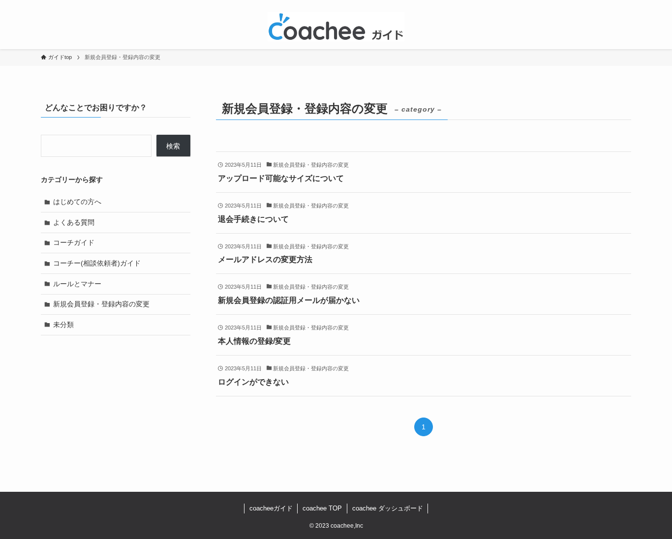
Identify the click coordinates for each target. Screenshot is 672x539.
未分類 (63, 325)
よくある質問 (73, 222)
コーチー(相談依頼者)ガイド (97, 263)
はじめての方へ (77, 202)
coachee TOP (322, 508)
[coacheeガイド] (336, 26)
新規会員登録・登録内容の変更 (101, 304)
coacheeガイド (271, 508)
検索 (173, 146)
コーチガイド (73, 242)
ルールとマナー (77, 284)
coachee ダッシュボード (387, 508)
